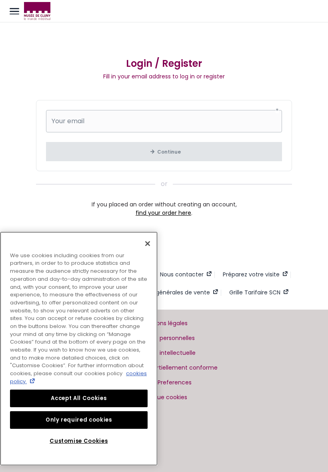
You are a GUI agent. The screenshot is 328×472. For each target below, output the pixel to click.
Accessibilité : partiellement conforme (164, 368)
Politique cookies (164, 397)
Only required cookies (79, 420)
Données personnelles (164, 338)
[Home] (37, 11)
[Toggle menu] (14, 11)
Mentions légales (164, 323)
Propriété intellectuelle (164, 353)
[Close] (147, 243)
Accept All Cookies (78, 398)
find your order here (163, 213)
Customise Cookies (79, 441)
